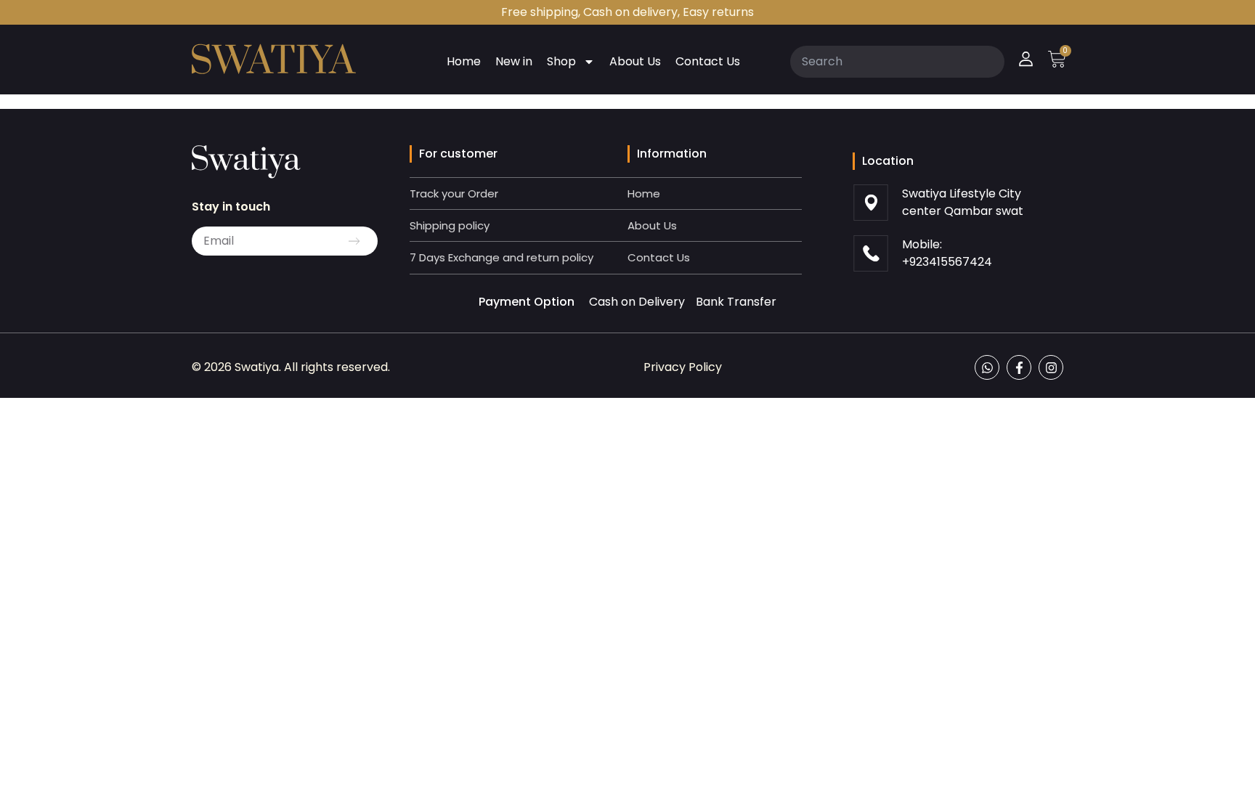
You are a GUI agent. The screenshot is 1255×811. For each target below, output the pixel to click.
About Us (635, 61)
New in (513, 61)
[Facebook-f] (1019, 367)
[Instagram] (1051, 367)
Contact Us (707, 61)
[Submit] (354, 241)
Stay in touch (231, 206)
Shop (561, 61)
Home (464, 61)
